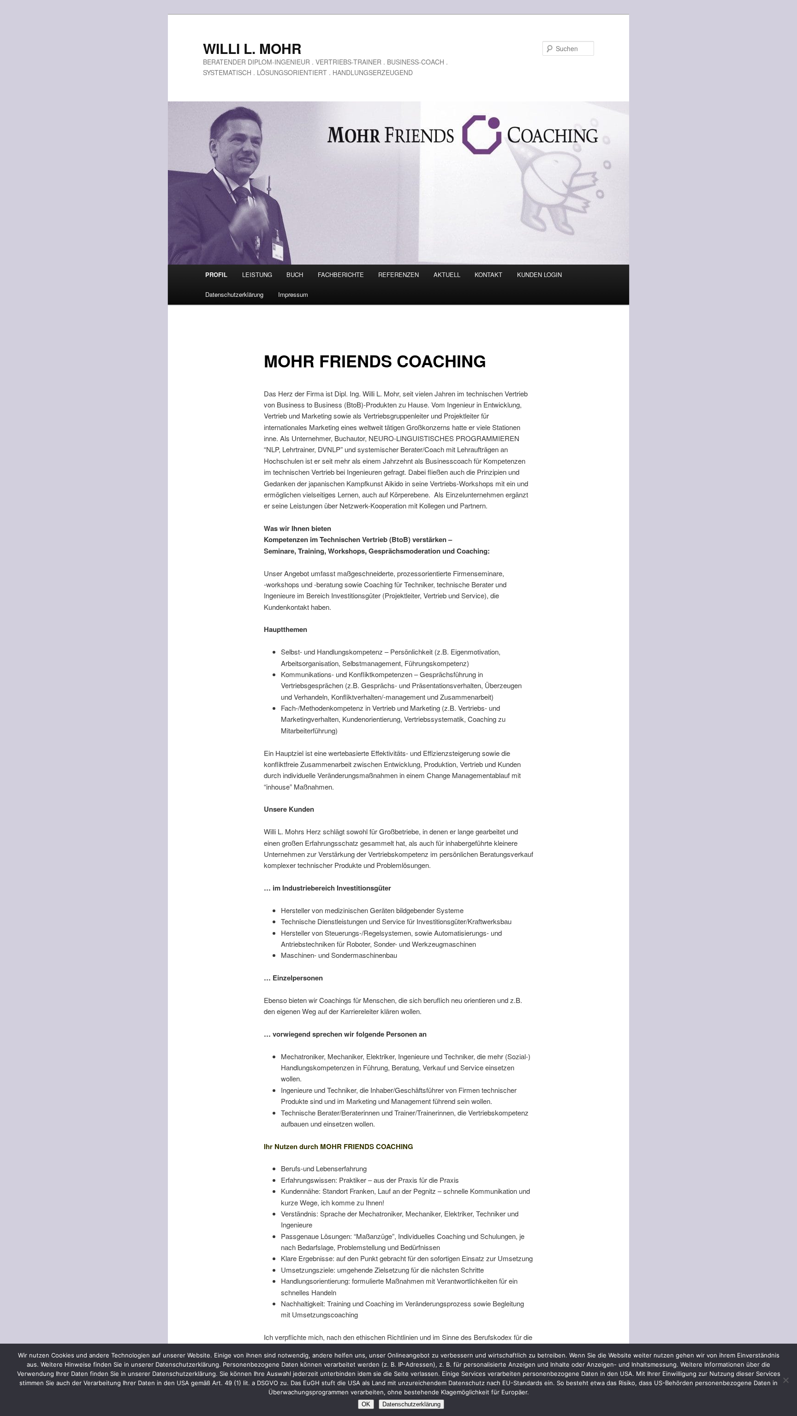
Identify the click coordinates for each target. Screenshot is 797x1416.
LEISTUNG (257, 274)
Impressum (293, 294)
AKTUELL (447, 274)
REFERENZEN (398, 274)
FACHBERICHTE (341, 274)
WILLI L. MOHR (252, 48)
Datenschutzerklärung (234, 294)
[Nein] (785, 1380)
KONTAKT (488, 274)
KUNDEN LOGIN (539, 274)
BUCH (294, 274)
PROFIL (216, 274)
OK (366, 1404)
